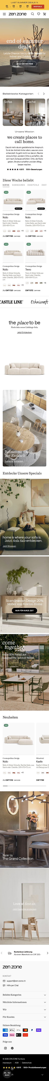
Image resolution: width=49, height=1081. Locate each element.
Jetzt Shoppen (9, 546)
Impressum (7, 1063)
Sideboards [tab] (18, 185)
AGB (17, 1063)
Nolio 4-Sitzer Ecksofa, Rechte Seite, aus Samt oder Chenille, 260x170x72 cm (13, 276)
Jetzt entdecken (24, 64)
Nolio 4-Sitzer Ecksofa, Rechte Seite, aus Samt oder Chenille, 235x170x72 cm (18, 766)
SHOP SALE (38, 6)
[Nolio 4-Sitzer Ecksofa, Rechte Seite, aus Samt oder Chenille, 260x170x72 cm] (13, 252)
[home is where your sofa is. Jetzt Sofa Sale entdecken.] (24, 517)
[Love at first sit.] (24, 906)
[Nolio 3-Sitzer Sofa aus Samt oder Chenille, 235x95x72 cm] (13, 200)
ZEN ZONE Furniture (17, 1059)
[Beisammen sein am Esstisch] (24, 428)
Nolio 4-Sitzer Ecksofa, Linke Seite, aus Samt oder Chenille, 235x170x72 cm (35, 223)
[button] (45, 14)
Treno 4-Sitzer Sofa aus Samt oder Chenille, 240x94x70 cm (34, 275)
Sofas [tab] (6, 185)
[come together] (24, 672)
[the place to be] (24, 350)
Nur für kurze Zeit (24, 610)
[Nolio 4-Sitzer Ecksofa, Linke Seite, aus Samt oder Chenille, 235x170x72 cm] (35, 200)
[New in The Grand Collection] (24, 829)
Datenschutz (27, 1063)
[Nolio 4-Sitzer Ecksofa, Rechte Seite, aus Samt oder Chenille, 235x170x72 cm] (19, 739)
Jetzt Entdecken (24, 332)
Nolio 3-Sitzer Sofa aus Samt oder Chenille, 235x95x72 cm (11, 223)
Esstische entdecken (14, 461)
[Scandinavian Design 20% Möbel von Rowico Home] (24, 594)
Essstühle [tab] (33, 185)
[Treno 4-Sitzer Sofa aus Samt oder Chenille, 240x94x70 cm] (35, 252)
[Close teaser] (12, 1068)
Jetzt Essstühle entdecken (24, 909)
